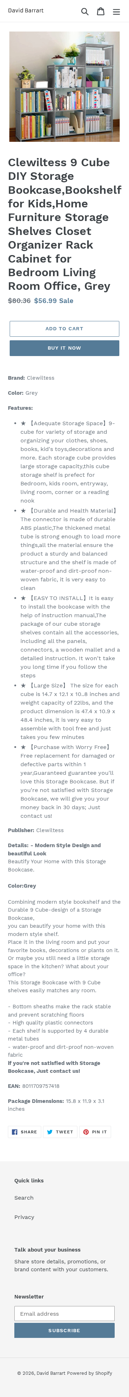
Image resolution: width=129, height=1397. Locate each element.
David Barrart (51, 1373)
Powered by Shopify (89, 1373)
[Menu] (116, 11)
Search (24, 1197)
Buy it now (64, 348)
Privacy (24, 1217)
